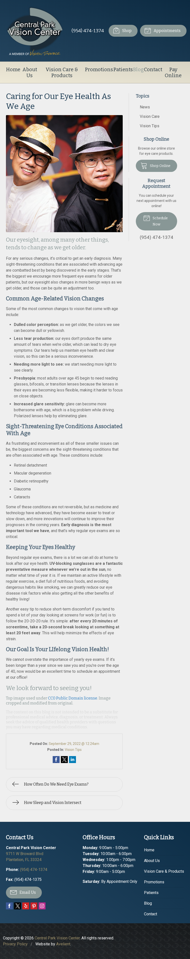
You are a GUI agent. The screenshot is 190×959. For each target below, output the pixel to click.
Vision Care (150, 116)
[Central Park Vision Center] (35, 31)
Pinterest (33, 905)
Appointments (167, 30)
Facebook (9, 905)
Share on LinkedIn (72, 759)
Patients (123, 69)
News (145, 107)
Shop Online (159, 166)
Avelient (63, 944)
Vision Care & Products (62, 72)
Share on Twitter (64, 759)
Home (13, 69)
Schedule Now (160, 221)
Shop (126, 30)
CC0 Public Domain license (72, 698)
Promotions (99, 69)
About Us (29, 72)
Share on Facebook (56, 759)
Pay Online (173, 72)
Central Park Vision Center (57, 938)
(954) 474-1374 (87, 30)
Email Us (27, 892)
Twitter (17, 905)
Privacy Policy (15, 944)
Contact (153, 69)
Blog (138, 69)
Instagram (42, 905)
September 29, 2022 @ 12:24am (74, 744)
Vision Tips (73, 750)
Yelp (25, 905)
